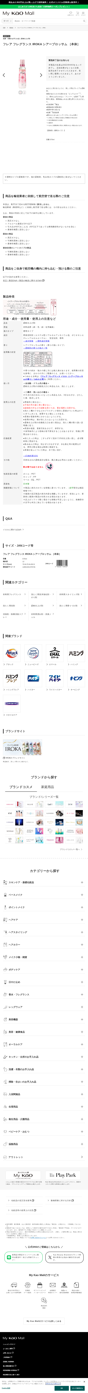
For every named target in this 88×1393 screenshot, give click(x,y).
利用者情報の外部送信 (10, 1370)
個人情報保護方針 (8, 1366)
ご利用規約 (6, 1357)
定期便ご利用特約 (8, 1361)
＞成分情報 (28, 341)
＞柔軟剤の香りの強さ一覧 (35, 348)
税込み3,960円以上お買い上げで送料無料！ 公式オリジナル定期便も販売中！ (44, 2)
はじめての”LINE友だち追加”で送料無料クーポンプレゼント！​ (44, 7)
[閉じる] (84, 1381)
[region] (44, 1385)
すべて (6, 21)
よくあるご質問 (8, 1348)
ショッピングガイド (9, 1344)
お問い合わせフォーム (38, 1237)
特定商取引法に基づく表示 (11, 1375)
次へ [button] (41, 75)
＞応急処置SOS (30, 456)
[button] (44, 882)
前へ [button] (3, 75)
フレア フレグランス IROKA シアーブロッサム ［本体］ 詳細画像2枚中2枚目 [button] (24, 92)
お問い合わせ (7, 1353)
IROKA (11, 27)
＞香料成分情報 (42, 341)
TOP (4, 27)
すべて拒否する (77, 1388)
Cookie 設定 (6, 1388)
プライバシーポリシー (53, 1384)
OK (62, 1388)
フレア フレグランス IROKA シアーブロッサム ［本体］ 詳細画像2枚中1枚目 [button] (20, 92)
